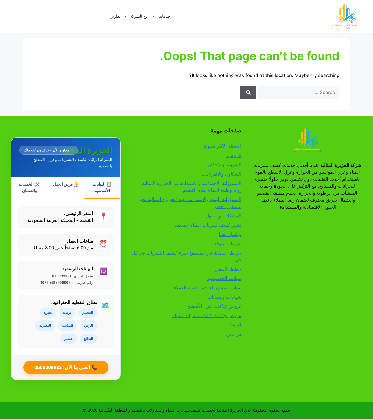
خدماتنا (164, 16)
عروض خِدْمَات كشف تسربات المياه (206, 315)
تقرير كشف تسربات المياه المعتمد (208, 225)
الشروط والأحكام (224, 164)
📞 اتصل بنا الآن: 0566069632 (65, 367)
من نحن (233, 334)
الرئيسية (233, 155)
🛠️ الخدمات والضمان (29, 187)
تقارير (115, 16)
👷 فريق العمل (66, 184)
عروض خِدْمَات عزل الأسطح (214, 306)
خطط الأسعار (228, 269)
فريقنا (235, 324)
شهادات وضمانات (224, 297)
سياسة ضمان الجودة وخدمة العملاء (207, 287)
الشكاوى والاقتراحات (221, 174)
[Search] (248, 92)
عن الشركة (139, 16)
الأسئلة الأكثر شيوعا (222, 146)
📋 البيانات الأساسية (102, 187)
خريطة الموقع (227, 243)
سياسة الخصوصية (224, 278)
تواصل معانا (230, 234)
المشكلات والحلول (223, 216)
